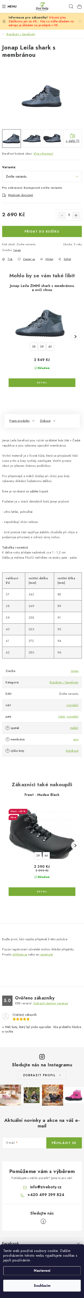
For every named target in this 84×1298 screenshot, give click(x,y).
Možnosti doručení (20, 195)
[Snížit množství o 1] (62, 215)
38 (34, 346)
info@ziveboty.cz (46, 1187)
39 (42, 346)
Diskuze (45, 421)
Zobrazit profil (39, 1075)
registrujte (46, 954)
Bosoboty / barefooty (64, 682)
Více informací (43, 153)
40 (50, 346)
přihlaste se (19, 954)
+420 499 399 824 (45, 1195)
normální (72, 705)
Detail (42, 382)
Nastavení (42, 1270)
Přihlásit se (64, 1143)
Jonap (17, 250)
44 (46, 855)
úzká (61, 716)
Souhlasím (42, 1285)
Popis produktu (19, 421)
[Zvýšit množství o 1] (76, 215)
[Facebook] (43, 1221)
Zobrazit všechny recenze (50, 1003)
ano (76, 739)
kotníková (72, 751)
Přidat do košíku (42, 231)
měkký (74, 728)
